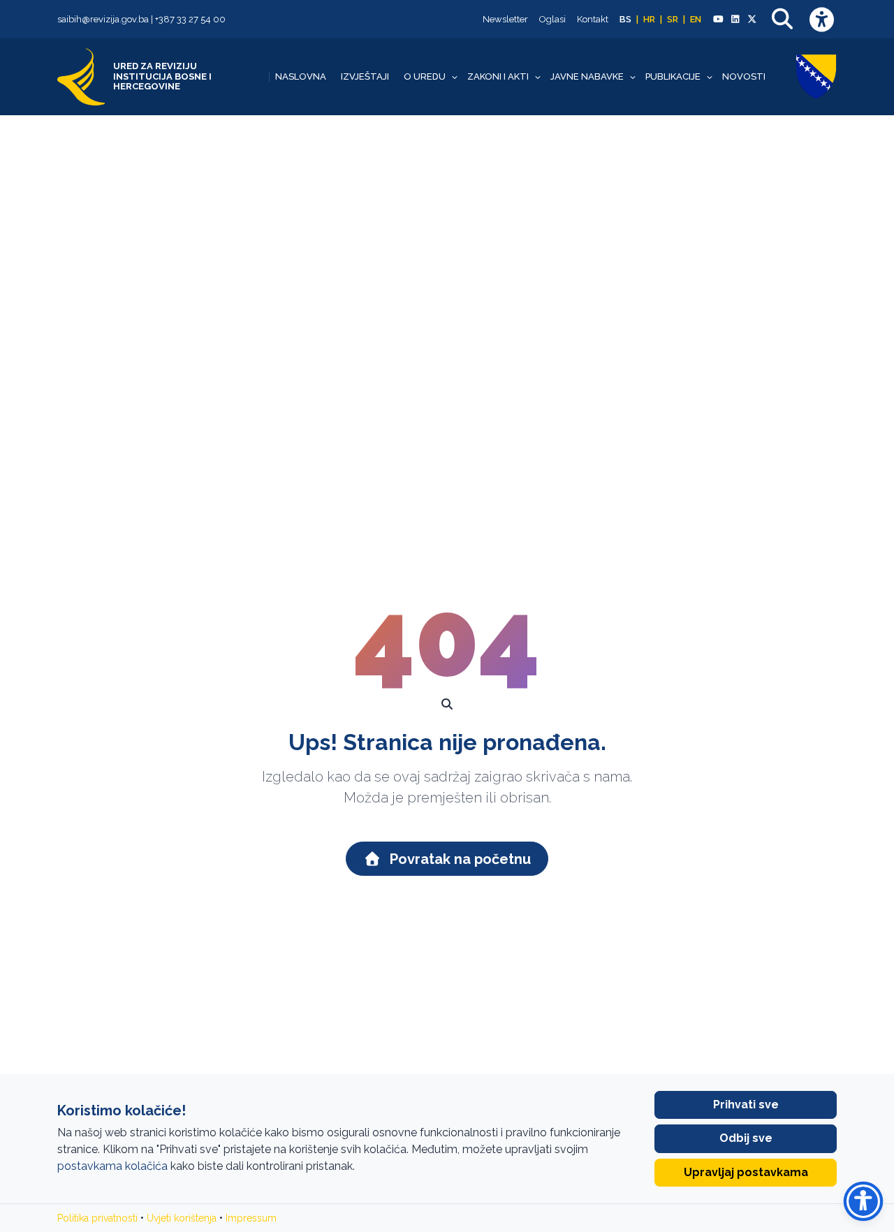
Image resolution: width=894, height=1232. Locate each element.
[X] (752, 20)
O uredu (425, 77)
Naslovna (300, 77)
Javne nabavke (587, 77)
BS (625, 19)
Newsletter (505, 19)
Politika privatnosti (97, 1218)
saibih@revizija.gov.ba (103, 19)
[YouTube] (718, 20)
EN (695, 19)
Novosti (743, 77)
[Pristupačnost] (821, 19)
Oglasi (552, 19)
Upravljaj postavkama (746, 1172)
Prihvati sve (746, 1104)
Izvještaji (365, 77)
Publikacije (673, 77)
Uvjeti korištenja (182, 1218)
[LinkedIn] (734, 20)
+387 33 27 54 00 (190, 19)
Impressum (251, 1218)
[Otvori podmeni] (454, 77)
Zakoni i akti (498, 77)
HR (649, 19)
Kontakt (592, 19)
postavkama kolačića (112, 1166)
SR (672, 19)
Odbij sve (745, 1138)
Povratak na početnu (458, 859)
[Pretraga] (782, 19)
